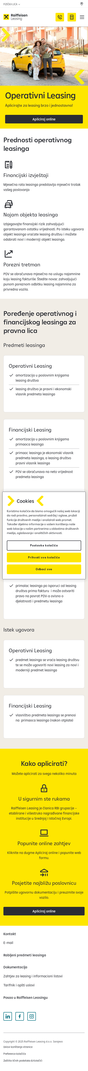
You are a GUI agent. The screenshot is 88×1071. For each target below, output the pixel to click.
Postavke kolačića (44, 546)
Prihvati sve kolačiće (44, 558)
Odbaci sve (44, 569)
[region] (44, 535)
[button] (82, 17)
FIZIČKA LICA (10, 4)
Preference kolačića (14, 1053)
